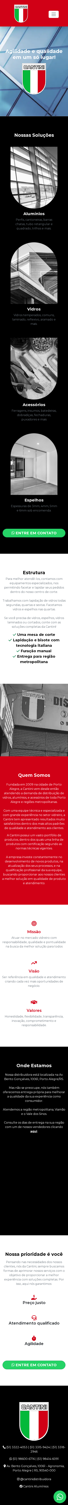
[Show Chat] (59, 1496)
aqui (33, 1131)
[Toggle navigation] (54, 14)
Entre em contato (36, 533)
